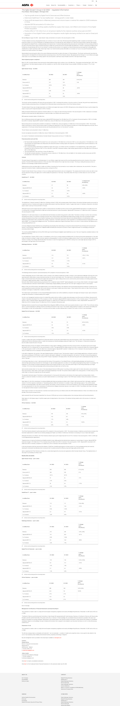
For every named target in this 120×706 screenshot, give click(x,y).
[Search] (96, 5)
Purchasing (24, 700)
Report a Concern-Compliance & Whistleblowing (72, 687)
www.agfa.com (57, 637)
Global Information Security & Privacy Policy (32, 702)
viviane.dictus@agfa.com (28, 650)
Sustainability (25, 679)
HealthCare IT (64, 679)
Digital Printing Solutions (66, 678)
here (25, 661)
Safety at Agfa (25, 681)
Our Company (25, 678)
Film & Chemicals (65, 682)
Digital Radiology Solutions (67, 681)
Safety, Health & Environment (28, 697)
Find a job (24, 699)
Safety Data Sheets (65, 705)
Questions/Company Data (67, 689)
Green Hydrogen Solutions (67, 684)
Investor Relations (65, 686)
